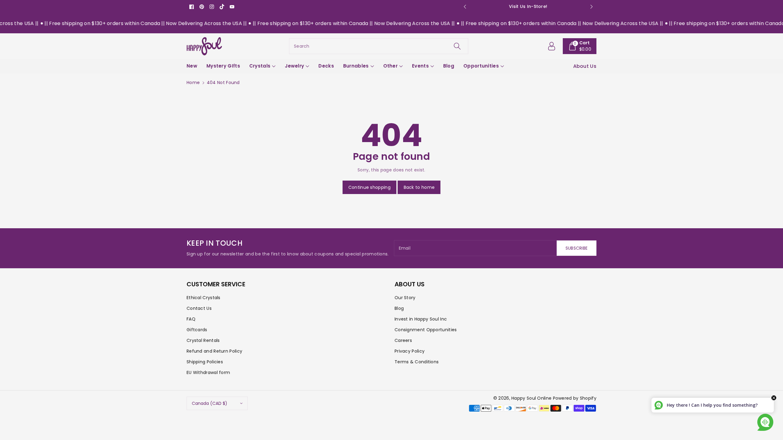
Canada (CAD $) (209, 403)
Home (193, 82)
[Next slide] (591, 6)
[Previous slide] (465, 6)
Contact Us (199, 308)
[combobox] (378, 46)
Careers (403, 340)
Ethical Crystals (204, 298)
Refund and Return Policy (214, 351)
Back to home (419, 187)
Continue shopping (369, 187)
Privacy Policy (410, 351)
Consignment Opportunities (426, 330)
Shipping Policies (205, 362)
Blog (399, 308)
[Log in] (551, 46)
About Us (584, 66)
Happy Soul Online (531, 398)
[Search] (457, 46)
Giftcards (197, 330)
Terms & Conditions (417, 362)
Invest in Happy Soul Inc (421, 319)
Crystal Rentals (203, 340)
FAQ (191, 319)
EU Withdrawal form (208, 372)
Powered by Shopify (574, 398)
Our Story (405, 298)
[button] (579, 46)
